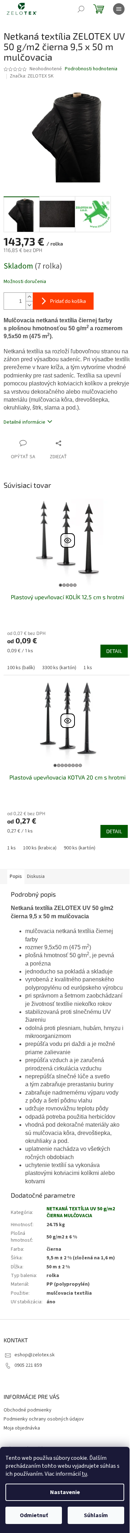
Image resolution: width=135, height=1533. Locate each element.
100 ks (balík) (21, 667)
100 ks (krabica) (40, 848)
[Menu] (119, 9)
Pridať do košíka (68, 301)
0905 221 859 (28, 1365)
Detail (114, 651)
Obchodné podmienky (27, 1410)
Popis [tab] (16, 876)
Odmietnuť (34, 1515)
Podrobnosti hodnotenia (91, 69)
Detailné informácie (24, 422)
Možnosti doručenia (25, 281)
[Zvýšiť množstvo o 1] (29, 297)
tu (84, 1474)
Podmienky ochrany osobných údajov (44, 1419)
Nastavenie (65, 1492)
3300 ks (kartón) (59, 667)
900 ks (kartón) (79, 848)
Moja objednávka (22, 1428)
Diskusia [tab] (36, 876)
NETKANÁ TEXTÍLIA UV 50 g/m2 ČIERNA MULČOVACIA (80, 1212)
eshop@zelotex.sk (34, 1355)
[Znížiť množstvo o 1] (29, 305)
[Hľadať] (81, 9)
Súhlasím (96, 1515)
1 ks (88, 667)
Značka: (32, 76)
